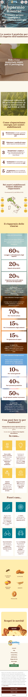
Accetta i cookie (14, 688)
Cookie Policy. (6, 685)
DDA (14, 663)
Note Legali (14, 661)
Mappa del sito (14, 659)
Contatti (14, 648)
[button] (2, 2)
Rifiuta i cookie (14, 691)
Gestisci (14, 695)
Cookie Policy (14, 655)
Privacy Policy (14, 652)
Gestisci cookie (14, 665)
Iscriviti (14, 628)
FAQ (14, 650)
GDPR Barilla (14, 657)
